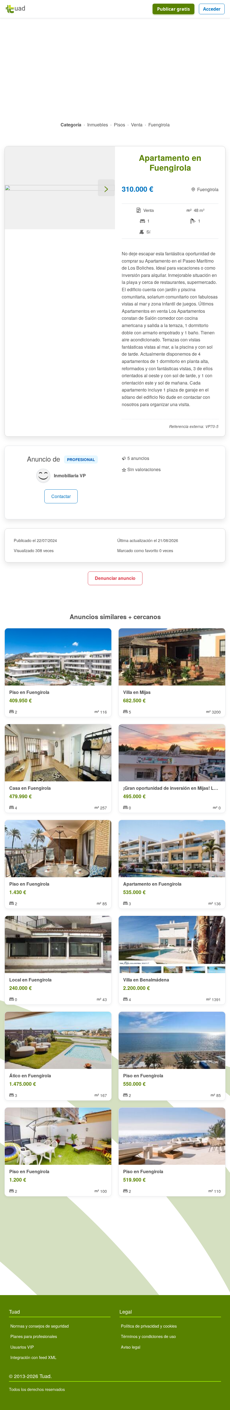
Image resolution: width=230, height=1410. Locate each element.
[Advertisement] (115, 72)
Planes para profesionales (33, 1336)
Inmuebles (97, 124)
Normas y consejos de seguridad (39, 1326)
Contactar (61, 496)
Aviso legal (130, 1347)
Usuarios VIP (22, 1347)
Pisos (119, 124)
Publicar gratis (173, 9)
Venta (136, 124)
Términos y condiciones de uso (148, 1336)
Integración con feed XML (33, 1357)
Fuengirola (159, 124)
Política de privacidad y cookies (149, 1326)
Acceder (211, 9)
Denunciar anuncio (115, 578)
